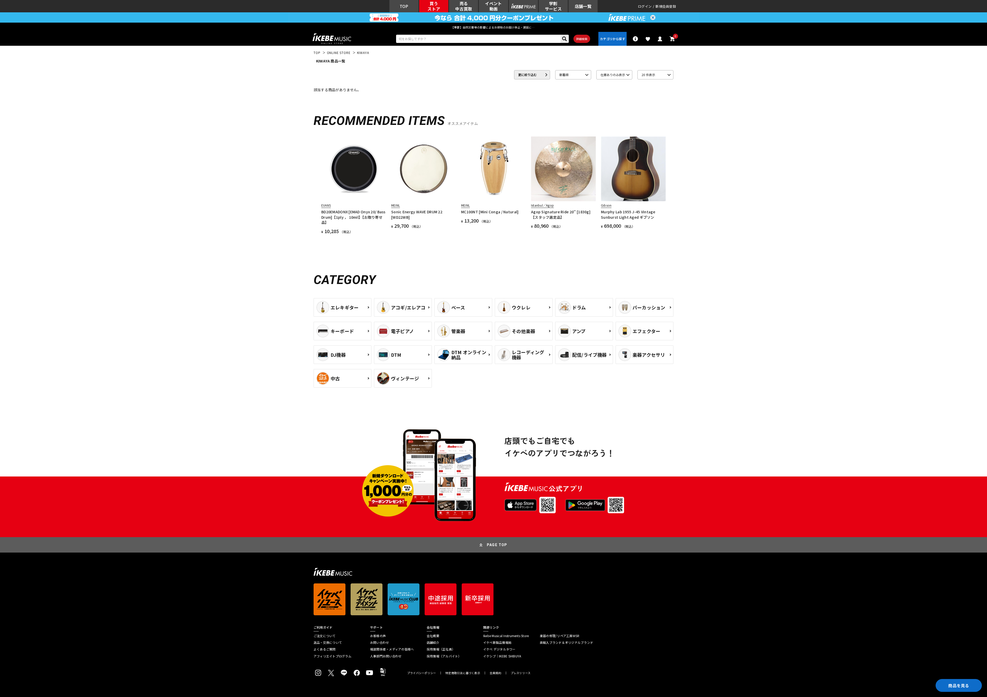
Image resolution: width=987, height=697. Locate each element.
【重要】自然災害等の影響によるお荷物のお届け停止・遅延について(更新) (493, 27)
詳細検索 (582, 39)
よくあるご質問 (325, 649)
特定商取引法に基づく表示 (462, 673)
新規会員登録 (665, 6)
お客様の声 (378, 636)
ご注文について (325, 636)
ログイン (645, 6)
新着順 (564, 74)
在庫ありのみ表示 (612, 74)
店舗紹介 (433, 642)
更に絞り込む (527, 74)
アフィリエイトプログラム (332, 656)
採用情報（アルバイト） (444, 656)
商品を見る (958, 685)
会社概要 (433, 636)
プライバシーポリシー (421, 673)
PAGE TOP (497, 545)
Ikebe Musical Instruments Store (506, 636)
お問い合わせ (379, 642)
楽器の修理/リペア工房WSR (559, 636)
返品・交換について (328, 642)
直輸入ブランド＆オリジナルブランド (566, 642)
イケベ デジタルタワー (499, 649)
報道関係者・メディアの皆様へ (392, 649)
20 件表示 (648, 74)
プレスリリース (521, 673)
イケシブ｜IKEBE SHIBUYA (502, 656)
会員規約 (495, 673)
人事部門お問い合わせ (385, 656)
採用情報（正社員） (441, 649)
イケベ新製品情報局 (497, 642)
